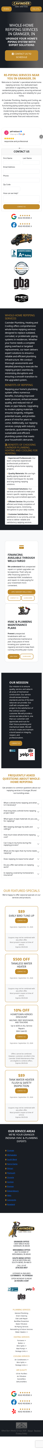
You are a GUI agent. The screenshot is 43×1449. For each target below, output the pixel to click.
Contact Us (21, 207)
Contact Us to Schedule (22, 55)
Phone (6, 175)
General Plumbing (21, 1313)
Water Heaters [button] (20, 1332)
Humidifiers (21, 1379)
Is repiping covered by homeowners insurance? (19, 874)
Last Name (27, 158)
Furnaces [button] (20, 1340)
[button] (2, 136)
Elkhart (10, 1168)
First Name (7, 158)
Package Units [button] (20, 1351)
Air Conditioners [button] (21, 1360)
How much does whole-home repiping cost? (20, 836)
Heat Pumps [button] (21, 1348)
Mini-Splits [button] (21, 1346)
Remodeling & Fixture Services (21, 1329)
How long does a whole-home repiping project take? (20, 811)
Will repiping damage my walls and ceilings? (18, 828)
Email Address (9, 167)
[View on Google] (6, 132)
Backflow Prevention (21, 1321)
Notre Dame (12, 1164)
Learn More (28, 598)
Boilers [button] (21, 1343)
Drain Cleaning (21, 1316)
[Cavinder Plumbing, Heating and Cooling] (21, 4)
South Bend (12, 1159)
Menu (7, 9)
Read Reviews (24, 218)
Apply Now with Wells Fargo (21, 592)
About (30, 1430)
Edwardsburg (13, 1191)
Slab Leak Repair (21, 1318)
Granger (10, 1150)
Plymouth (11, 1173)
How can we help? (10, 193)
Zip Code (6, 184)
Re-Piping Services (21, 1327)
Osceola (10, 1177)
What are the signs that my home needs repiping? (20, 852)
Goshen (10, 1182)
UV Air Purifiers (21, 1373)
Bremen (10, 1186)
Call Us (35, 9)
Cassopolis (11, 1200)
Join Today (13, 656)
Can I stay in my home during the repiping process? (17, 844)
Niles (9, 1195)
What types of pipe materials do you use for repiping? (20, 820)
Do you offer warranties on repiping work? (19, 866)
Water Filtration (21, 1324)
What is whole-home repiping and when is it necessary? (20, 804)
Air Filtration (21, 1376)
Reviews (37, 1430)
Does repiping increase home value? (19, 859)
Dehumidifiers (21, 1382)
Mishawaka (12, 1155)
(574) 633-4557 (22, 1267)
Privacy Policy (21, 1433)
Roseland (11, 1204)
